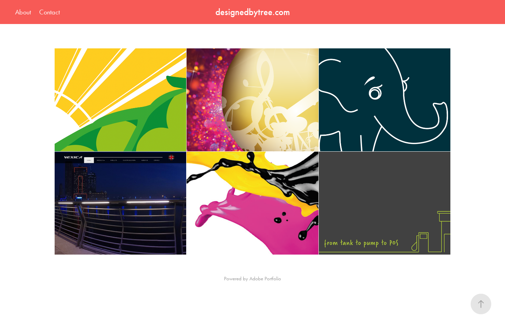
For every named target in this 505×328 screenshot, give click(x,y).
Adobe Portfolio (265, 279)
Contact (49, 12)
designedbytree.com (252, 12)
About (23, 12)
